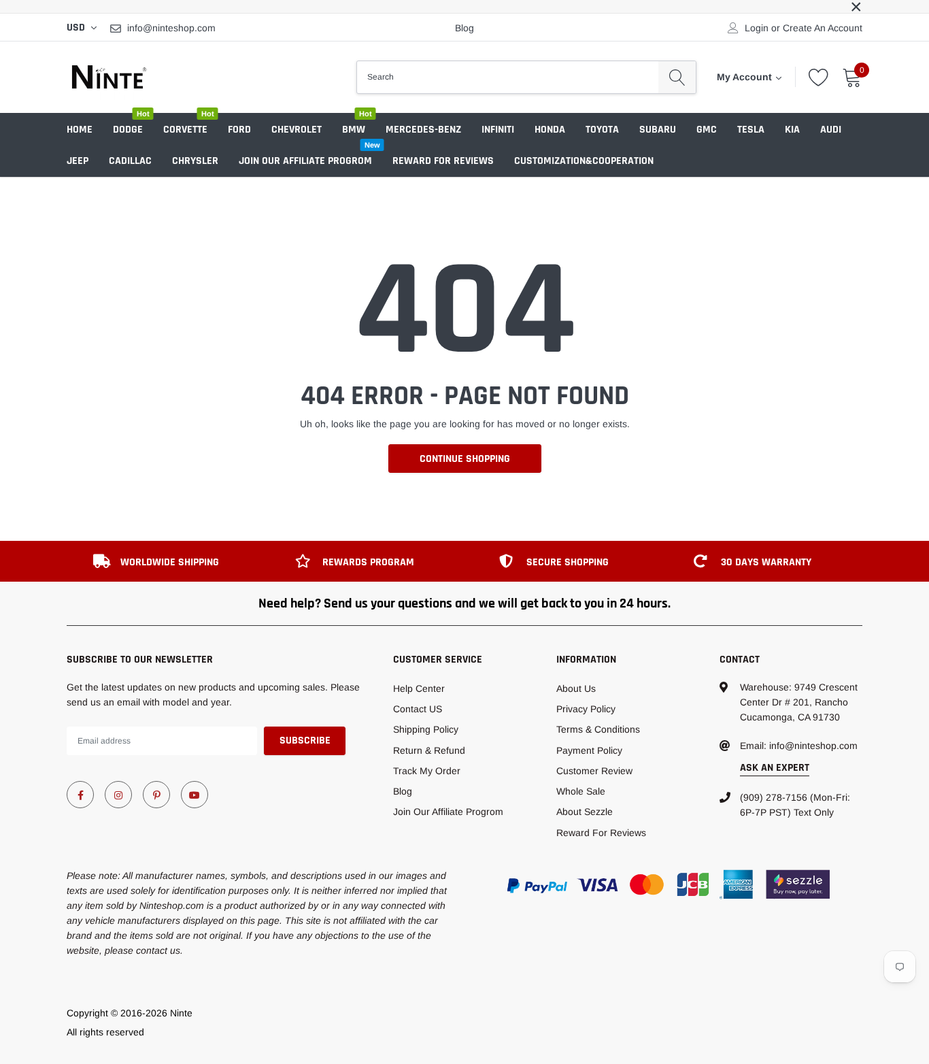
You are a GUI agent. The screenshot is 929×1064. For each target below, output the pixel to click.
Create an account (822, 28)
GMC (706, 129)
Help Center (419, 688)
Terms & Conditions (598, 729)
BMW (353, 129)
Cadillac (130, 161)
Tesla (750, 129)
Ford (239, 129)
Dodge (128, 129)
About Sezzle (584, 811)
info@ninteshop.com (171, 27)
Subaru (657, 129)
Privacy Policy (585, 708)
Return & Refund (429, 750)
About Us (576, 688)
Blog (464, 27)
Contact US (417, 708)
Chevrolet (296, 129)
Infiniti (498, 129)
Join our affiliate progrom (305, 161)
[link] (80, 794)
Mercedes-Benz (423, 129)
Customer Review (594, 770)
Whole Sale (580, 791)
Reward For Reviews (443, 161)
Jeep (77, 161)
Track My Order (426, 770)
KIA (792, 129)
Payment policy (589, 750)
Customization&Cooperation (584, 161)
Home (79, 129)
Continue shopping (465, 459)
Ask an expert (774, 768)
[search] (677, 77)
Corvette (185, 129)
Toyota (602, 129)
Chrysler (195, 161)
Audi (830, 129)
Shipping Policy (425, 729)
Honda (550, 129)
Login (756, 28)
